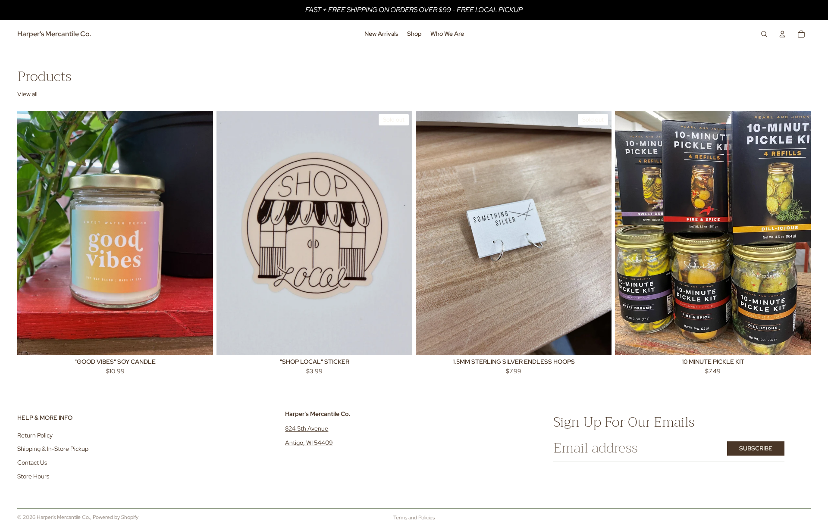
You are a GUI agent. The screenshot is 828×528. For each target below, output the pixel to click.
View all (27, 94)
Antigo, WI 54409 (309, 443)
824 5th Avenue (306, 428)
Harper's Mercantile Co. (63, 517)
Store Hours (33, 476)
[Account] (782, 34)
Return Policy (35, 435)
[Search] (764, 34)
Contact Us (32, 462)
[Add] (199, 342)
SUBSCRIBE (755, 448)
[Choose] (797, 342)
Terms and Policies (414, 517)
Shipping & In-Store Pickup (52, 449)
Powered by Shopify (115, 517)
